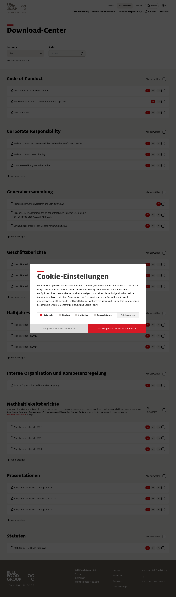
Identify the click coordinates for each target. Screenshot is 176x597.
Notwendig (48, 315)
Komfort (66, 315)
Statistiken (83, 315)
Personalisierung (104, 315)
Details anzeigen (128, 315)
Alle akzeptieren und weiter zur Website (117, 328)
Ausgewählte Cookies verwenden (59, 328)
